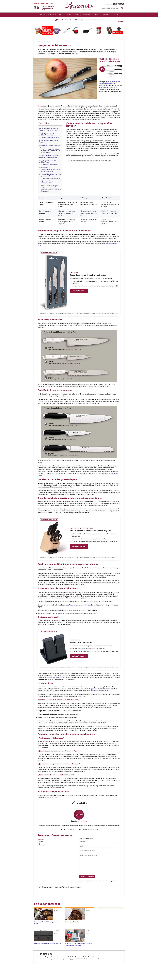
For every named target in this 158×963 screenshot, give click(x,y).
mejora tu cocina (73, 15)
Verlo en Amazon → (78, 291)
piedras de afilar (63, 613)
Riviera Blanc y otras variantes (50, 137)
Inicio (43, 41)
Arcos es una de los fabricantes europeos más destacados (109, 83)
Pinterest (121, 4)
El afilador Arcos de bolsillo (49, 164)
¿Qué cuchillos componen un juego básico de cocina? (50, 186)
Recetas (61, 15)
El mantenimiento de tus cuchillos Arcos (47, 161)
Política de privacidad (89, 957)
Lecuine (84, 821)
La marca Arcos (44, 167)
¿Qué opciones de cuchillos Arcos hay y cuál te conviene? (48, 129)
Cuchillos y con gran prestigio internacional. (80, 20)
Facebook (116, 4)
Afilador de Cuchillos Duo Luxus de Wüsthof (53, 677)
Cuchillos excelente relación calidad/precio (110, 60)
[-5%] (110, 80)
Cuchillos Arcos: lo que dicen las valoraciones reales (50, 170)
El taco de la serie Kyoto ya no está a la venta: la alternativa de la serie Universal (50, 150)
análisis (48, 41)
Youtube (119, 4)
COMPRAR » (121, 21)
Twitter (114, 4)
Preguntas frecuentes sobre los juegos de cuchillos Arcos (50, 175)
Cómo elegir (52, 15)
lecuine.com (62, 957)
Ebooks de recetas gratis (91, 15)
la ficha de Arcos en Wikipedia (98, 691)
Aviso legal (78, 957)
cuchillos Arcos (79, 584)
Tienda (116, 15)
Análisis (42, 15)
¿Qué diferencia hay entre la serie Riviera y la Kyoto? (51, 181)
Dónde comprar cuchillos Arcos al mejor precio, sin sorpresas (49, 156)
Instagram (123, 4)
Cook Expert (107, 15)
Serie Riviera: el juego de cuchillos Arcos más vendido (48, 134)
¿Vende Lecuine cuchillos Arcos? (51, 178)
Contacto (71, 957)
